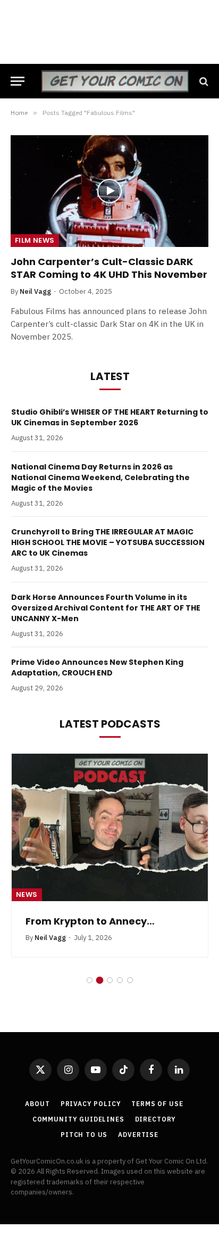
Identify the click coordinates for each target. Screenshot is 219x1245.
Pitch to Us (84, 1136)
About (37, 1105)
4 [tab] (120, 981)
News (27, 894)
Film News (35, 240)
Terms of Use (157, 1105)
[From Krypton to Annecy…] (110, 827)
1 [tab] (90, 981)
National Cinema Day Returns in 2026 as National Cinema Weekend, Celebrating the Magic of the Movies (100, 477)
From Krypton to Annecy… (90, 921)
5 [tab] (130, 981)
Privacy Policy (91, 1105)
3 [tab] (110, 981)
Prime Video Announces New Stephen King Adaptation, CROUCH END (97, 667)
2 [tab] (100, 981)
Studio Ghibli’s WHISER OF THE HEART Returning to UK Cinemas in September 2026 (109, 417)
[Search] (202, 81)
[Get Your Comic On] (114, 81)
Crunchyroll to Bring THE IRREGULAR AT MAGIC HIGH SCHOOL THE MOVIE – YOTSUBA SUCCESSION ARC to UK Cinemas (108, 542)
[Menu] (17, 81)
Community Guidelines (78, 1120)
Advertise (138, 1136)
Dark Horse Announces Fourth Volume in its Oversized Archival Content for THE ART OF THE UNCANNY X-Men (105, 608)
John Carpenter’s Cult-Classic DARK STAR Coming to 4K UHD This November (109, 268)
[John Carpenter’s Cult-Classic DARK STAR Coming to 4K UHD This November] (109, 190)
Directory (155, 1120)
